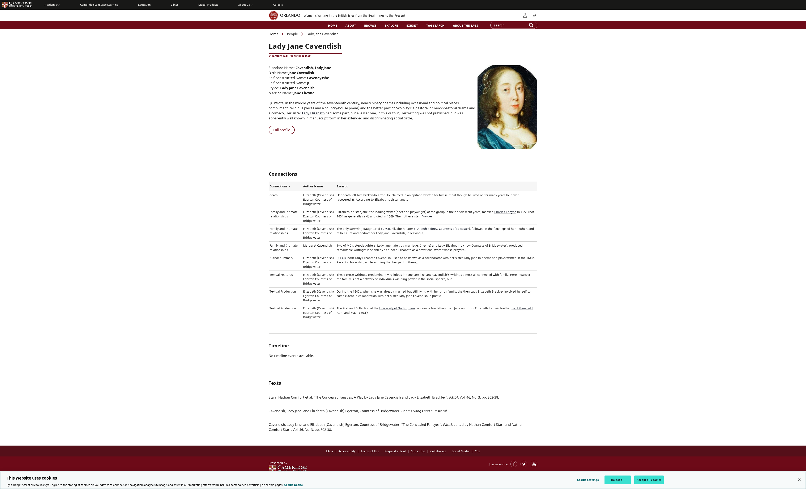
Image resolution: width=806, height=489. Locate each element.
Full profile (281, 130)
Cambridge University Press (17, 4)
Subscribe (418, 451)
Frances (426, 216)
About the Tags (465, 25)
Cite (477, 451)
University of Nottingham (397, 308)
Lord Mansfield (522, 308)
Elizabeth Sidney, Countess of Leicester (441, 229)
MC (349, 245)
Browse (370, 25)
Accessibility (347, 451)
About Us (244, 5)
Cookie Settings (588, 479)
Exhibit (412, 25)
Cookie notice (293, 484)
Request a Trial (395, 451)
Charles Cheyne (505, 212)
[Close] (799, 479)
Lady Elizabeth (313, 113)
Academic (51, 5)
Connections (285, 186)
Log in (533, 15)
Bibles (174, 5)
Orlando (290, 15)
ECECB (385, 229)
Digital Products (208, 5)
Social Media (461, 451)
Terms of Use (370, 451)
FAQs (329, 451)
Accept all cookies (649, 479)
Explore (391, 25)
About (350, 25)
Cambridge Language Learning (99, 5)
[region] (403, 480)
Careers (278, 5)
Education (144, 5)
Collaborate (438, 451)
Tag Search (435, 25)
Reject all (617, 479)
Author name (313, 186)
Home (332, 25)
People (292, 34)
